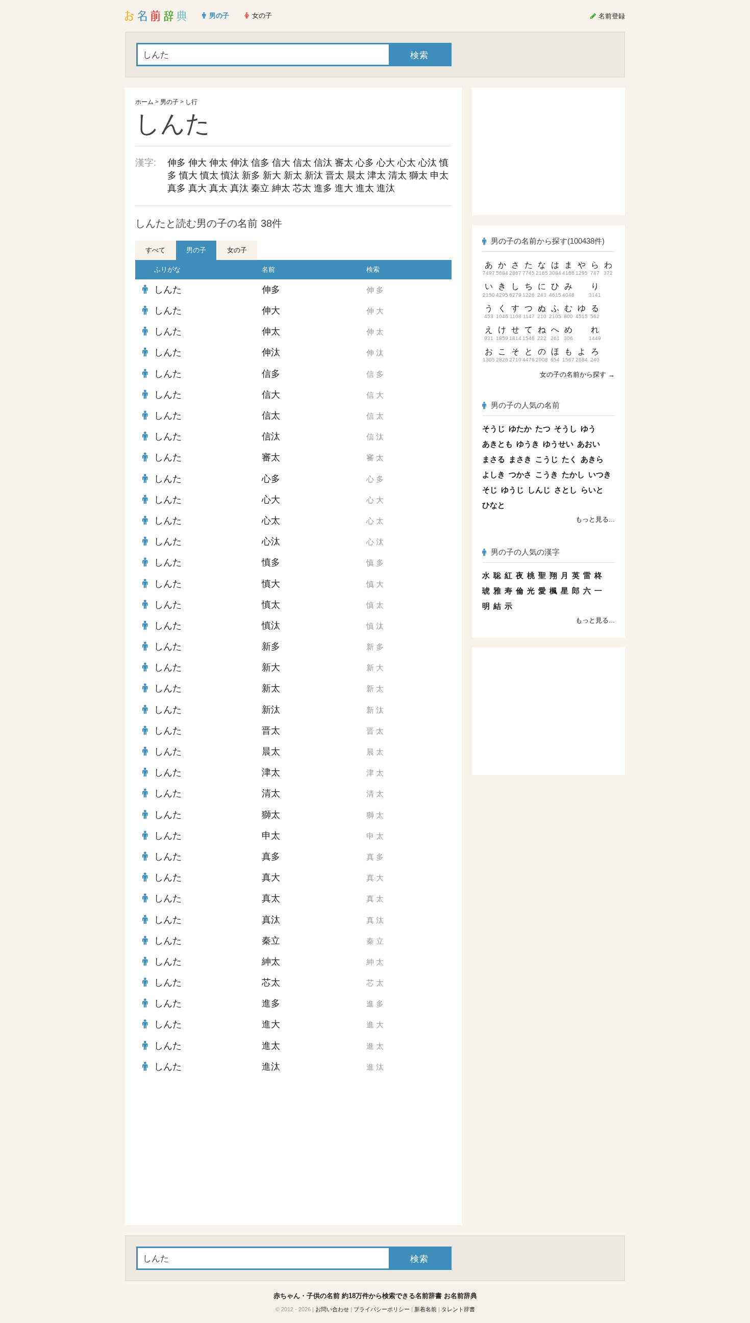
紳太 (281, 188)
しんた (168, 289)
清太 (397, 175)
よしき (493, 474)
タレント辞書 (458, 1309)
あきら (592, 459)
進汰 (386, 188)
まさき (520, 459)
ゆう (588, 428)
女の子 (237, 250)
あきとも (497, 443)
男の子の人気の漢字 (525, 552)
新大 (272, 175)
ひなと (493, 505)
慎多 (271, 562)
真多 (176, 188)
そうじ (493, 428)
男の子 (169, 102)
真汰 (239, 188)
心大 (386, 163)
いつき (599, 474)
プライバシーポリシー (382, 1309)
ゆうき (527, 443)
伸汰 (239, 163)
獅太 (418, 175)
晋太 (335, 175)
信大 (281, 163)
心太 (406, 163)
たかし (573, 474)
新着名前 (425, 1309)
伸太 (218, 163)
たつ (543, 428)
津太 (376, 175)
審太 (344, 163)
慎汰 (230, 175)
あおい (588, 443)
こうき (546, 474)
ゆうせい (558, 443)
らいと (592, 489)
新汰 (314, 175)
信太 (302, 163)
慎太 (209, 175)
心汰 (427, 163)
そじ (489, 489)
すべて (155, 250)
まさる (493, 459)
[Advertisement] (211, 1151)
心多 (365, 163)
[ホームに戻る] (155, 16)
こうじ (546, 459)
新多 (251, 175)
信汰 (323, 163)
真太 (218, 188)
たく (569, 459)
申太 (439, 175)
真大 (197, 188)
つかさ (520, 474)
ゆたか (520, 428)
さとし (565, 489)
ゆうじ (512, 489)
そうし (565, 428)
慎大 (188, 175)
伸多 (176, 163)
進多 (323, 188)
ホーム (144, 102)
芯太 (302, 188)
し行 (191, 102)
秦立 (260, 188)
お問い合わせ (332, 1309)
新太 (293, 175)
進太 (365, 188)
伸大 (197, 163)
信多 (260, 163)
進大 (344, 188)
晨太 (355, 175)
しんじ (539, 489)
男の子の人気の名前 (525, 405)
